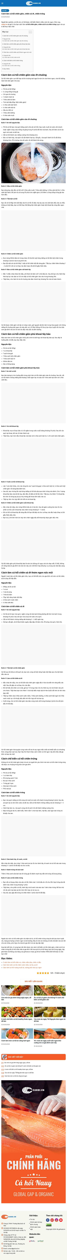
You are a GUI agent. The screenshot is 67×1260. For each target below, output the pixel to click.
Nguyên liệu (7, 39)
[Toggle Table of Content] (29, 32)
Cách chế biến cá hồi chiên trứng (13, 60)
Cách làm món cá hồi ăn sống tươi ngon (15, 1041)
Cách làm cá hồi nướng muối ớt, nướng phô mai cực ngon (22, 967)
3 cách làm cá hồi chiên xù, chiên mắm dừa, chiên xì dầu (22, 962)
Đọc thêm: (7, 69)
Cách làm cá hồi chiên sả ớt (12, 57)
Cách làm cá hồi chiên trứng (12, 65)
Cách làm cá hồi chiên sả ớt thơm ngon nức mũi (17, 52)
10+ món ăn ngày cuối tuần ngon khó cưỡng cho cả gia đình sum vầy (47, 1042)
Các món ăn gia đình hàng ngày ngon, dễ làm (16, 999)
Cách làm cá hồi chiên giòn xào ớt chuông (15, 35)
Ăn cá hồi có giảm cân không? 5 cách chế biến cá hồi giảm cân (49, 999)
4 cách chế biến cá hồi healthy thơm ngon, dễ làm (16, 1020)
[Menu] (2, 3)
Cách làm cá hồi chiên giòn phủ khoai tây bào (17, 44)
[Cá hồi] (33, 3)
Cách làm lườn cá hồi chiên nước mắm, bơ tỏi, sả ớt (20, 965)
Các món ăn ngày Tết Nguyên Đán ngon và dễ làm (49, 1020)
